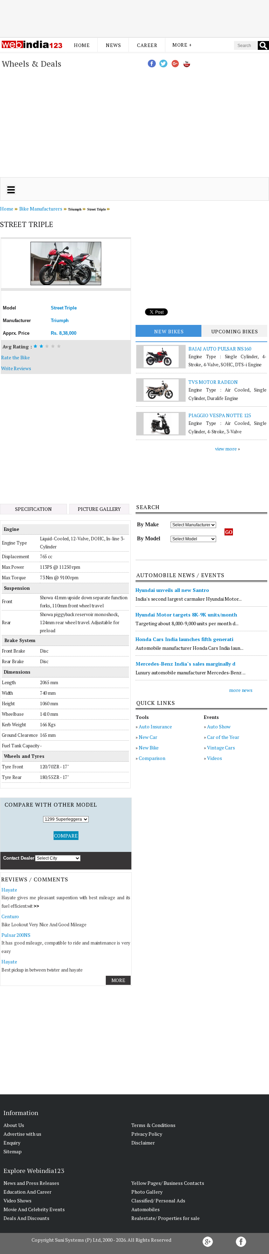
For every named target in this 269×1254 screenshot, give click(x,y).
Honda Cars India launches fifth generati (184, 639)
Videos (214, 758)
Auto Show (218, 726)
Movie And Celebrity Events (34, 1209)
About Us (14, 1125)
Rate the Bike (15, 357)
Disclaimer (143, 1142)
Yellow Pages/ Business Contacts (167, 1183)
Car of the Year (223, 737)
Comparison (152, 758)
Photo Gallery (147, 1191)
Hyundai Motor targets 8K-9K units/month (186, 614)
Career (147, 45)
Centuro (10, 916)
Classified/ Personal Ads (158, 1200)
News (113, 45)
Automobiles (145, 1209)
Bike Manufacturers (40, 208)
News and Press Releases (31, 1183)
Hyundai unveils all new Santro (172, 590)
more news (241, 690)
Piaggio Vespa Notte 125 (219, 415)
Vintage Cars (221, 747)
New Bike (149, 747)
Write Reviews (16, 368)
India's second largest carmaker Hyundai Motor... (188, 598)
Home (82, 45)
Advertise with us (22, 1133)
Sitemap (13, 1151)
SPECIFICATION (33, 509)
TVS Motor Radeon (213, 382)
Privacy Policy (146, 1133)
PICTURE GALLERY (99, 509)
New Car (148, 737)
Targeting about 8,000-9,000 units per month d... (187, 623)
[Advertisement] (134, 18)
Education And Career (27, 1191)
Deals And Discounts (26, 1218)
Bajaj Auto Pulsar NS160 (219, 348)
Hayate (9, 889)
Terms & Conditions (153, 1125)
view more (226, 448)
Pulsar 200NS (15, 935)
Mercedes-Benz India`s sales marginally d (185, 663)
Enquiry (12, 1142)
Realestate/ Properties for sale (165, 1218)
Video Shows (18, 1200)
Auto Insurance (155, 726)
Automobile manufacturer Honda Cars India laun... (189, 648)
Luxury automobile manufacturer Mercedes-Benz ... (190, 672)
